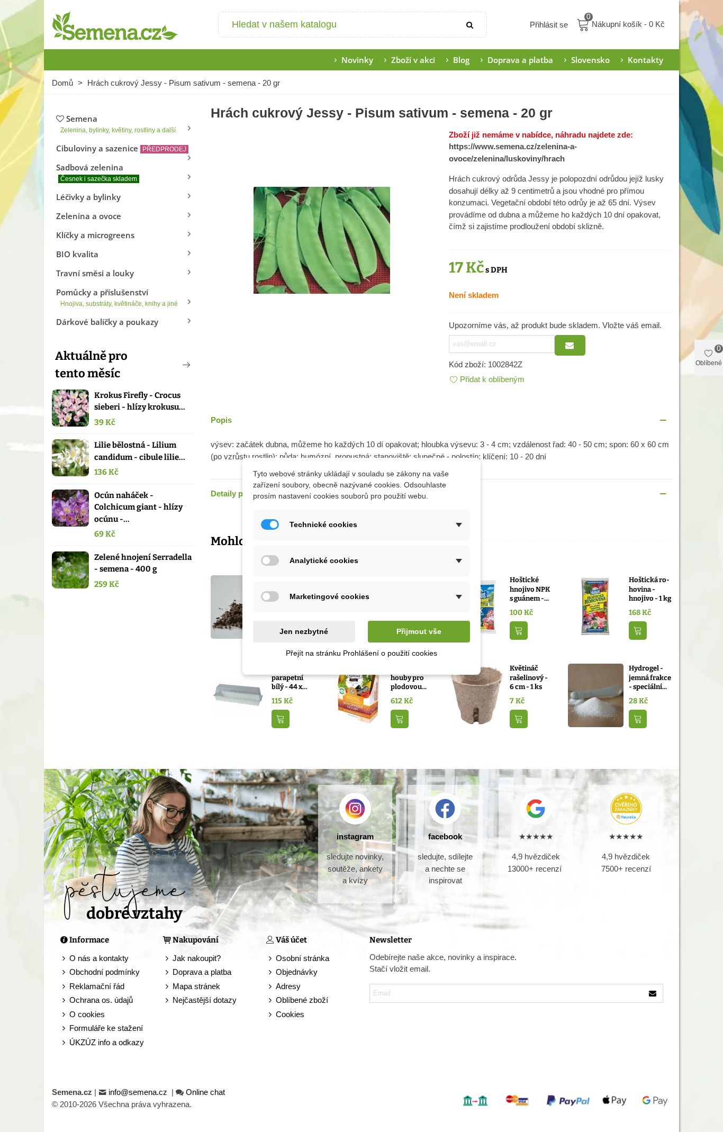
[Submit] (470, 24)
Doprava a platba (520, 60)
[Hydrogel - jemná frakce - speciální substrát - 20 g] (595, 694)
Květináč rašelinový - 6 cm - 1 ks (529, 677)
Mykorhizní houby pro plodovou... (409, 677)
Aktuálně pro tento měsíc (91, 365)
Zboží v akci (413, 60)
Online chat (205, 1092)
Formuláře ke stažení (106, 1028)
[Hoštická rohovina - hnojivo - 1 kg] (595, 606)
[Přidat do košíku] (519, 630)
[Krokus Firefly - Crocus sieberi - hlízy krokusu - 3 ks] (70, 408)
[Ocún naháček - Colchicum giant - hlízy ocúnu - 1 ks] (70, 508)
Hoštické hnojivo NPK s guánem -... (530, 589)
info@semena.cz (139, 1092)
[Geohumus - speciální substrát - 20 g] (238, 606)
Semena (118, 123)
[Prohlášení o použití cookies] (271, 1015)
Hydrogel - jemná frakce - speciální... (650, 677)
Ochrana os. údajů (101, 999)
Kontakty (645, 60)
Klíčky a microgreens (95, 235)
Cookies (290, 1014)
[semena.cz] (115, 25)
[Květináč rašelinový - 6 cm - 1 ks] (476, 694)
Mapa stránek (196, 986)
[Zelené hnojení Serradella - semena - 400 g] (70, 569)
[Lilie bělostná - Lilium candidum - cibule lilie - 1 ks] (70, 457)
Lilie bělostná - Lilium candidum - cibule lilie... (139, 451)
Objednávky (297, 971)
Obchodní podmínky (104, 971)
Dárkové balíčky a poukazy (107, 321)
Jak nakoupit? (197, 958)
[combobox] (337, 24)
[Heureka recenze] (626, 809)
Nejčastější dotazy (205, 999)
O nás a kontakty (99, 958)
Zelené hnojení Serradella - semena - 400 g (143, 563)
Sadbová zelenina (96, 172)
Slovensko (590, 60)
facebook (445, 836)
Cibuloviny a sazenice (121, 148)
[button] (169, 365)
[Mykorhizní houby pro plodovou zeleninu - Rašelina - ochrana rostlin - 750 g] (357, 694)
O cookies (87, 1014)
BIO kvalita (77, 254)
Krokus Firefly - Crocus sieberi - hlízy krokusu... (139, 401)
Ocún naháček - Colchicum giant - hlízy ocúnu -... (138, 507)
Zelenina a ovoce (88, 216)
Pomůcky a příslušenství (117, 297)
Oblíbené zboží (302, 999)
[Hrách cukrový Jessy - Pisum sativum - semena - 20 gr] (322, 238)
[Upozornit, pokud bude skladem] (570, 345)
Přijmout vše (418, 631)
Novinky (357, 60)
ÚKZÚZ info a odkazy (106, 1042)
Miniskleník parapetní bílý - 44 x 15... (291, 678)
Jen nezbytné (303, 631)
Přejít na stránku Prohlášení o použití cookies (361, 653)
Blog (461, 60)
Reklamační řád (96, 986)
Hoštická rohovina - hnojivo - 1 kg (650, 589)
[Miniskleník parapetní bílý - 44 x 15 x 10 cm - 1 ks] (238, 694)
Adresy (288, 986)
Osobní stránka (302, 958)
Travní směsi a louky (95, 273)
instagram (355, 836)
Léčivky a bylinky (88, 197)
